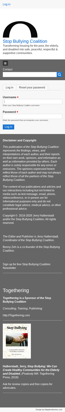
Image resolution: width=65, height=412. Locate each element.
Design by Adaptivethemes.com (49, 410)
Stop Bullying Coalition (25, 41)
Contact (7, 69)
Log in (6, 4)
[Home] (20, 26)
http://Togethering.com (16, 315)
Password (9, 112)
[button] (5, 63)
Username (9, 97)
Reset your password (32, 87)
